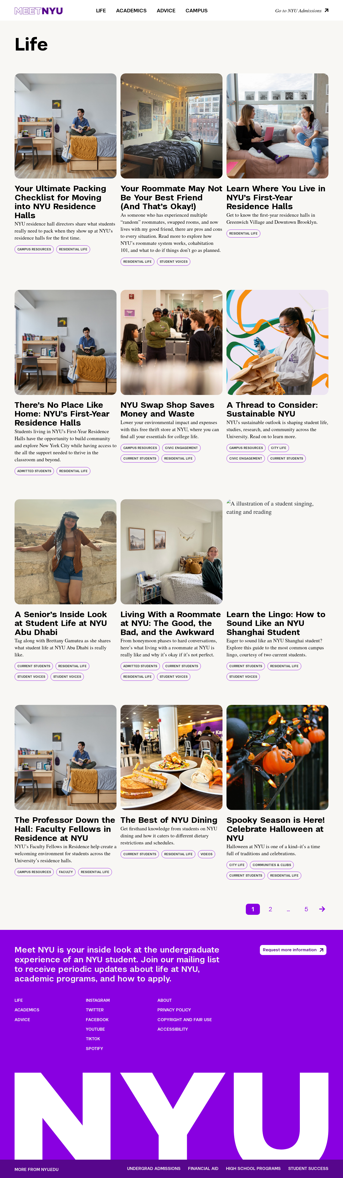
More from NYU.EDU (37, 1169)
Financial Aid (203, 1169)
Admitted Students (34, 471)
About (164, 1000)
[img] (66, 125)
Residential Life (73, 249)
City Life (278, 448)
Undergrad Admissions (154, 1169)
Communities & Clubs (272, 865)
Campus (197, 11)
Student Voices (174, 262)
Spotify (94, 1048)
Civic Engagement (181, 448)
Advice (166, 11)
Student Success (308, 1169)
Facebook (97, 1019)
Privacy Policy (174, 1010)
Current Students (139, 459)
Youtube (95, 1029)
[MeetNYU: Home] (39, 10)
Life (101, 11)
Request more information (290, 950)
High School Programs (253, 1169)
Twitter (95, 1010)
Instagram (98, 1000)
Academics (131, 11)
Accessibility (172, 1029)
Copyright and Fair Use (184, 1019)
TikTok (93, 1038)
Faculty (66, 872)
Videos (206, 854)
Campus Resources (34, 249)
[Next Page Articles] (322, 908)
